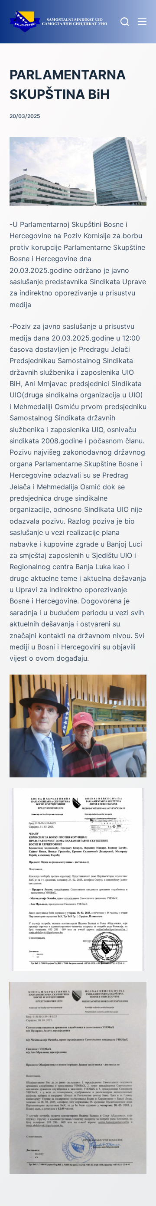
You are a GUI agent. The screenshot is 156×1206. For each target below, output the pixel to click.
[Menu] (142, 21)
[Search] (124, 21)
